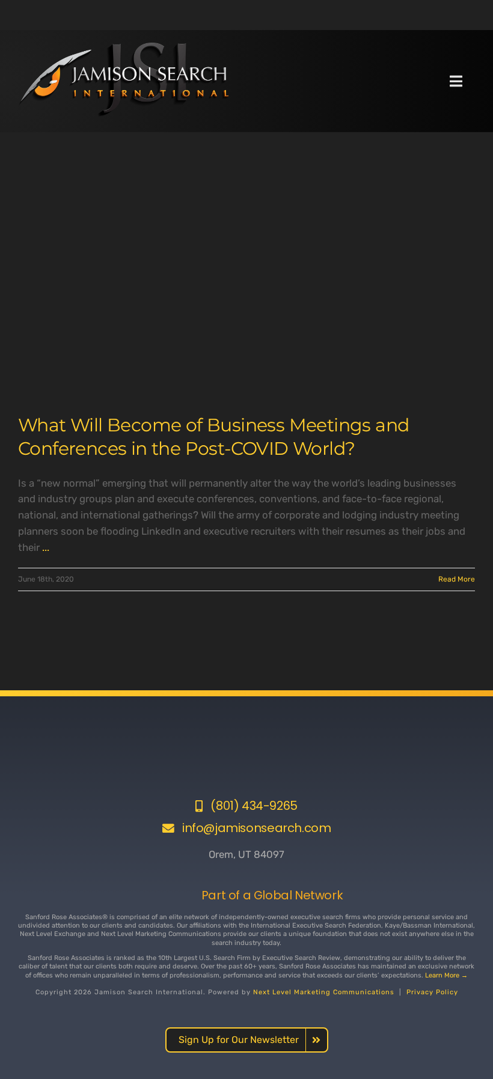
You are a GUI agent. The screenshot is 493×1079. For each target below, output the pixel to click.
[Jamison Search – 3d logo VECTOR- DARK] (123, 47)
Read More (456, 579)
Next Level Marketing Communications (323, 992)
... (45, 547)
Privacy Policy (432, 992)
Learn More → (446, 975)
